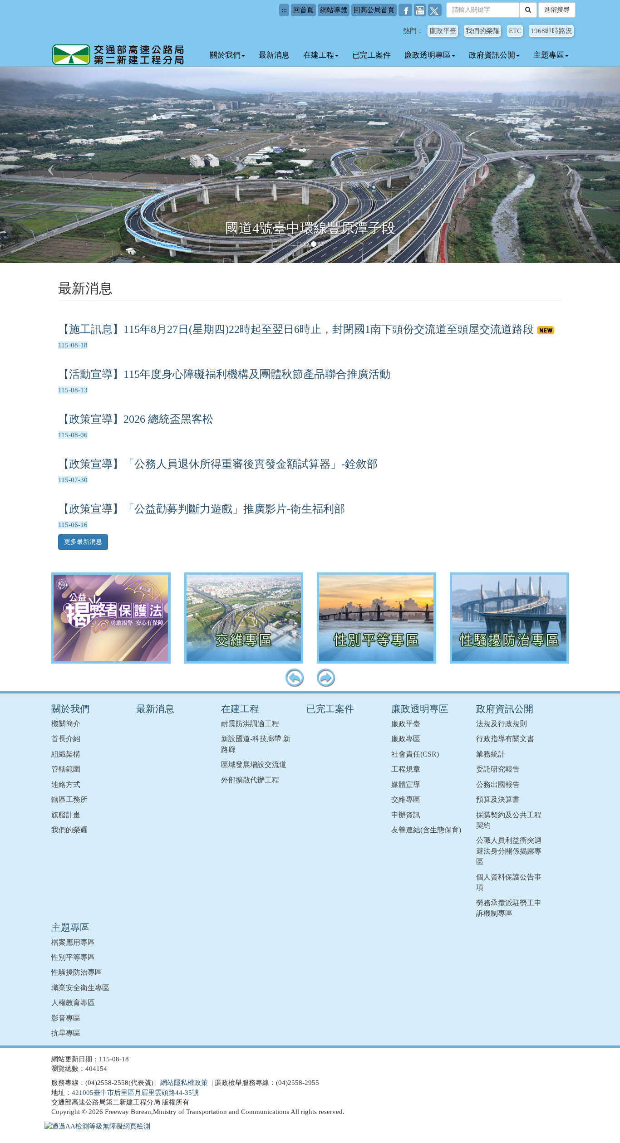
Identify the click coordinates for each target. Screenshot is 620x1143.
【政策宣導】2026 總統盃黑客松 (135, 419)
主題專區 (548, 55)
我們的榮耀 (483, 30)
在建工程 (318, 55)
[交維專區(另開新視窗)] (244, 618)
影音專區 (65, 1018)
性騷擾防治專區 (76, 972)
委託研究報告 (498, 769)
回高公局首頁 (374, 10)
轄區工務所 (69, 799)
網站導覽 (333, 10)
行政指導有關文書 (505, 738)
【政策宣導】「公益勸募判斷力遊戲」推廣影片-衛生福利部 (201, 509)
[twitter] (435, 10)
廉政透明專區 (427, 55)
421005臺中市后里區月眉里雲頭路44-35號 (135, 1092)
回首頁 (303, 10)
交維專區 (405, 799)
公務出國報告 (498, 784)
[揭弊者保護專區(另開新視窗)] (111, 618)
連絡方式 (65, 784)
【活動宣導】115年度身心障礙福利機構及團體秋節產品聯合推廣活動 (224, 374)
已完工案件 (371, 55)
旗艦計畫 (65, 815)
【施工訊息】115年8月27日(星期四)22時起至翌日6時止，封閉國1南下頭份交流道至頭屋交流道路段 (297, 329)
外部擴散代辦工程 (250, 780)
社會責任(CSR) (415, 754)
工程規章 (405, 769)
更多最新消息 (83, 541)
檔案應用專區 (73, 942)
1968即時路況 (551, 30)
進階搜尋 (557, 9)
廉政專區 (405, 738)
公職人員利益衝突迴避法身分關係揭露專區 (508, 851)
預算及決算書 (498, 799)
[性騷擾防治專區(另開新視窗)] (509, 618)
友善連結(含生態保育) (426, 830)
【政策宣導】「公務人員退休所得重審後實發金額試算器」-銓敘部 (218, 464)
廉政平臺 (443, 30)
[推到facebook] (405, 10)
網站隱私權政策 (184, 1082)
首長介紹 (65, 738)
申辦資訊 (405, 815)
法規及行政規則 (501, 723)
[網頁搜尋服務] (528, 10)
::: (284, 10)
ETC (515, 30)
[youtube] (420, 10)
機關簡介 (65, 723)
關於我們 (225, 55)
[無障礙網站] (97, 1126)
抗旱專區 (65, 1033)
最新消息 (274, 55)
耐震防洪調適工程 (250, 723)
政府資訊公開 (492, 55)
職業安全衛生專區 (80, 987)
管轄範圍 (65, 769)
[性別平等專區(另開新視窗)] (376, 618)
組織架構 (65, 754)
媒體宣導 (405, 784)
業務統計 (490, 754)
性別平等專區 (73, 957)
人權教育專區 (73, 1002)
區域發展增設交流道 (253, 764)
